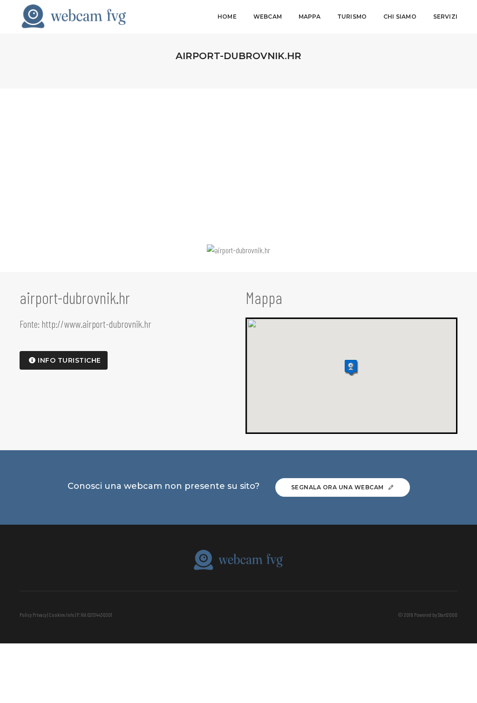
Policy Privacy (33, 614)
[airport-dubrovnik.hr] (238, 250)
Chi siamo (399, 16)
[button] (351, 367)
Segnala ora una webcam (338, 487)
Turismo (352, 16)
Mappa (309, 16)
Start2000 (447, 614)
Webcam (267, 16)
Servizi (445, 16)
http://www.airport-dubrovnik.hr (96, 324)
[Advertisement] (238, 158)
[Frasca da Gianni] (74, 17)
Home (227, 16)
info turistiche (68, 360)
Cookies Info (62, 614)
